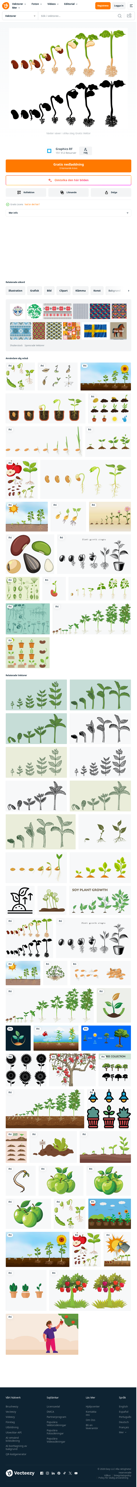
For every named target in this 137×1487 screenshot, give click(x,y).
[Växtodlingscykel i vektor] (109, 1214)
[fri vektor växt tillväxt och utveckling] (16, 1147)
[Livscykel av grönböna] (20, 376)
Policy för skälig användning (111, 1477)
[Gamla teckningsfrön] (22, 588)
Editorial (69, 4)
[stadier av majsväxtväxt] (56, 1038)
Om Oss (88, 1420)
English (120, 1406)
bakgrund (114, 290)
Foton (35, 4)
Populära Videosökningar (55, 1440)
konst (97, 290)
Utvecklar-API (14, 1432)
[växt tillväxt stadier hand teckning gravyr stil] (94, 554)
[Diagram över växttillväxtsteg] (105, 376)
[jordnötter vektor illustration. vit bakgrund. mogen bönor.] (55, 973)
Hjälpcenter (91, 1406)
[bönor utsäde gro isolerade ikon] (54, 588)
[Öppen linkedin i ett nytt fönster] (53, 1473)
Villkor (105, 1475)
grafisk (34, 290)
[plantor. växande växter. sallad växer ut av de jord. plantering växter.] (53, 1147)
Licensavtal (52, 1406)
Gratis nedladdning (68, 166)
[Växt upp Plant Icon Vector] (109, 408)
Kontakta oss (89, 1413)
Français (121, 1427)
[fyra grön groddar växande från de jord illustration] (51, 900)
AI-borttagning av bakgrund (16, 1447)
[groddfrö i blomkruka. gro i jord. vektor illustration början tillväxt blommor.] (45, 408)
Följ (86, 152)
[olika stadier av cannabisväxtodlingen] (92, 618)
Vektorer (17, 4)
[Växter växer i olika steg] (29, 938)
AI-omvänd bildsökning (13, 1439)
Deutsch (121, 1422)
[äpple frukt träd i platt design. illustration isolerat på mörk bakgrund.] (90, 1290)
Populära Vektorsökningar (55, 1423)
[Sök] (120, 16)
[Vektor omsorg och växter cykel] (28, 652)
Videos (51, 4)
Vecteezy (11, 1411)
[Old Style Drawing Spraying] (28, 618)
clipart (63, 290)
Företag (10, 1422)
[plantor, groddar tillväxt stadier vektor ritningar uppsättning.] (105, 1147)
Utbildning (12, 1427)
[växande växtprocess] (108, 441)
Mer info (13, 212)
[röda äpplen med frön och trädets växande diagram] (22, 479)
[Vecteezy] (5, 5)
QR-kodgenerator (16, 1454)
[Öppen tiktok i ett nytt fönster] (64, 1473)
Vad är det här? (32, 204)
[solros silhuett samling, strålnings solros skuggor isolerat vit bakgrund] (26, 1070)
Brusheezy (12, 1406)
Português (122, 1417)
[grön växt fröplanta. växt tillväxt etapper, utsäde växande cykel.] (104, 831)
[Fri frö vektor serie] (58, 376)
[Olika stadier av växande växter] (117, 1249)
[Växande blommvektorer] (110, 517)
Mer (14, 7)
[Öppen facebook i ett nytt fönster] (41, 1473)
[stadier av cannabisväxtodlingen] (45, 1108)
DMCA (49, 1411)
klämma (80, 290)
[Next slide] (123, 290)
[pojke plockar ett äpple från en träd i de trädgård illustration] (42, 1334)
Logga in (118, 5)
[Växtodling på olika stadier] (27, 517)
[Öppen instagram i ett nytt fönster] (47, 1473)
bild (49, 290)
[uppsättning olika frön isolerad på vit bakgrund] (30, 554)
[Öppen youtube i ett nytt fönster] (76, 1473)
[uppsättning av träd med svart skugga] (115, 1070)
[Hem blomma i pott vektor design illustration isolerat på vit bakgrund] (26, 1290)
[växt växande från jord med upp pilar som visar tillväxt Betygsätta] (20, 900)
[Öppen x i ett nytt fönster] (70, 1473)
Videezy (10, 1417)
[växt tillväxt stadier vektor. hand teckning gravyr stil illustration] (36, 695)
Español (121, 1411)
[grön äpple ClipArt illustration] (61, 1181)
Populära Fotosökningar (54, 1432)
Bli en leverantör (90, 1426)
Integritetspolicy (120, 1475)
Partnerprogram (55, 1417)
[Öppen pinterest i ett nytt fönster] (58, 1473)
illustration (15, 290)
